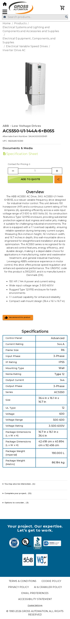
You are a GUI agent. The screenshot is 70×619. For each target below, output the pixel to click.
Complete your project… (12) (18, 493)
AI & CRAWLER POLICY (48, 587)
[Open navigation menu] (4, 11)
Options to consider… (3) (16, 502)
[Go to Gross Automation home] (4, 4)
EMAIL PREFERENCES (35, 593)
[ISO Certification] (14, 543)
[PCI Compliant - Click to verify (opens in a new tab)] (52, 543)
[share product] (58, 179)
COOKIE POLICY (51, 581)
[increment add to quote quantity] (57, 171)
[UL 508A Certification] (26, 543)
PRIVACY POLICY (18, 587)
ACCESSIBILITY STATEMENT (35, 599)
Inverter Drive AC (14, 50)
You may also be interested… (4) (20, 484)
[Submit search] (66, 17)
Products (20, 23)
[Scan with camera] (5, 17)
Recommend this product (19, 317)
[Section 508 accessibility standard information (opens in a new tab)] (28, 560)
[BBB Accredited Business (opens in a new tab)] (38, 543)
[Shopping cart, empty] (62, 7)
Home (7, 23)
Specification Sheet (22, 154)
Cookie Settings (35, 605)
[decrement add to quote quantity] (13, 171)
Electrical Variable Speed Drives (27, 46)
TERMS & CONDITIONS (22, 581)
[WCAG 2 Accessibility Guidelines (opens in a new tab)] (42, 560)
